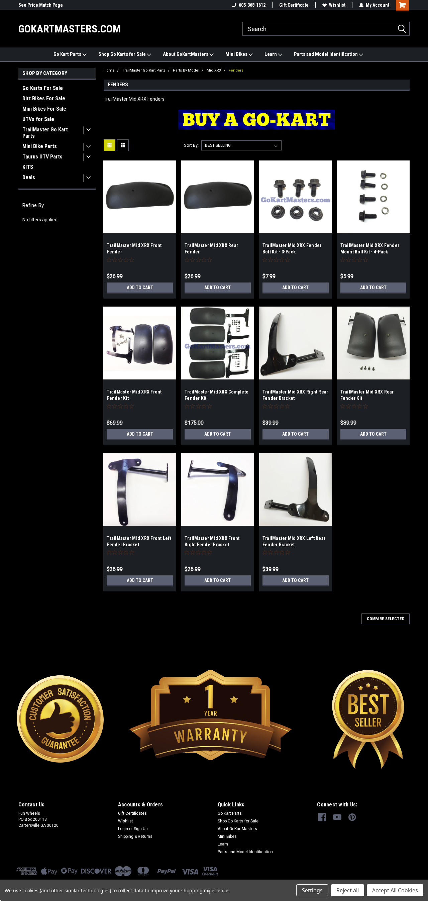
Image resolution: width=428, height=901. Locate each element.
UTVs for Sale (38, 119)
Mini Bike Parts (39, 146)
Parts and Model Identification (326, 54)
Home (109, 70)
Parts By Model (186, 70)
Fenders (236, 70)
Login (123, 828)
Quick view (140, 228)
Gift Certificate (294, 5)
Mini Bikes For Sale (44, 109)
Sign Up (140, 828)
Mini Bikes (236, 54)
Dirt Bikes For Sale (43, 98)
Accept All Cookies (395, 890)
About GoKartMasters (186, 54)
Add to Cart (140, 287)
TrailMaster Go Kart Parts (45, 132)
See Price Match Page (40, 5)
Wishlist (337, 5)
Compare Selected (385, 618)
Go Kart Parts (68, 54)
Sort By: (191, 145)
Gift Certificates (132, 813)
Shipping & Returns (135, 836)
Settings (312, 890)
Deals (28, 177)
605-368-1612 (252, 5)
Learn (271, 54)
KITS (27, 167)
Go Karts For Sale (42, 88)
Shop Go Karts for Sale (122, 54)
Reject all (347, 890)
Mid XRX (214, 70)
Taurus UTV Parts (42, 156)
